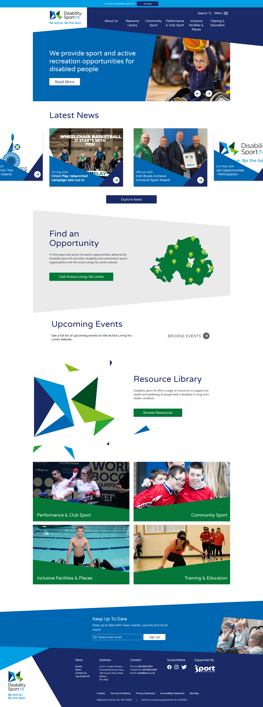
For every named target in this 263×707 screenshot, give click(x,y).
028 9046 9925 (141, 666)
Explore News (131, 199)
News (78, 669)
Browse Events (184, 336)
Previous (197, 93)
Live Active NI (82, 676)
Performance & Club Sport (175, 23)
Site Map (194, 693)
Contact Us (81, 672)
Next (209, 93)
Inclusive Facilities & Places (196, 25)
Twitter (184, 667)
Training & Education (217, 23)
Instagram (176, 667)
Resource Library (132, 23)
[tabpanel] (131, 67)
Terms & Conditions (120, 693)
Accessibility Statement (172, 693)
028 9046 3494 (143, 669)
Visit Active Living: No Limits (81, 277)
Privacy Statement (145, 693)
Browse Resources (157, 413)
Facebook (169, 667)
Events (78, 666)
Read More (64, 81)
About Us (111, 21)
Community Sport (153, 23)
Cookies (101, 693)
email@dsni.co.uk (142, 672)
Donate (147, 3)
